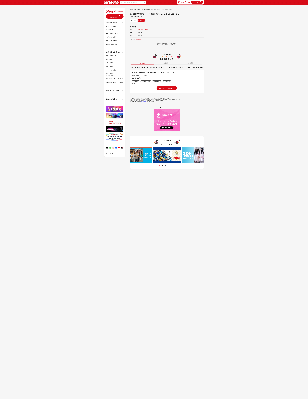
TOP (131, 9)
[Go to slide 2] (159, 165)
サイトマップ (109, 154)
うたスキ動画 (109, 63)
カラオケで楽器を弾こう (112, 70)
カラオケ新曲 (109, 30)
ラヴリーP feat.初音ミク (146, 9)
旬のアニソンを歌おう (111, 40)
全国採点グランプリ (111, 55)
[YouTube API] (144, 101)
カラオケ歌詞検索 (136, 9)
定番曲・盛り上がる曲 (111, 44)
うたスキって (120, 11)
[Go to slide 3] (162, 165)
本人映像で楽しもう (111, 37)
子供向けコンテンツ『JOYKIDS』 (114, 82)
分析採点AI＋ (109, 59)
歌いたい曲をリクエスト (112, 66)
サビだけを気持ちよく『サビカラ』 (115, 79)
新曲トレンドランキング (112, 33)
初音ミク (138, 39)
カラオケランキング (111, 26)
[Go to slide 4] (165, 165)
